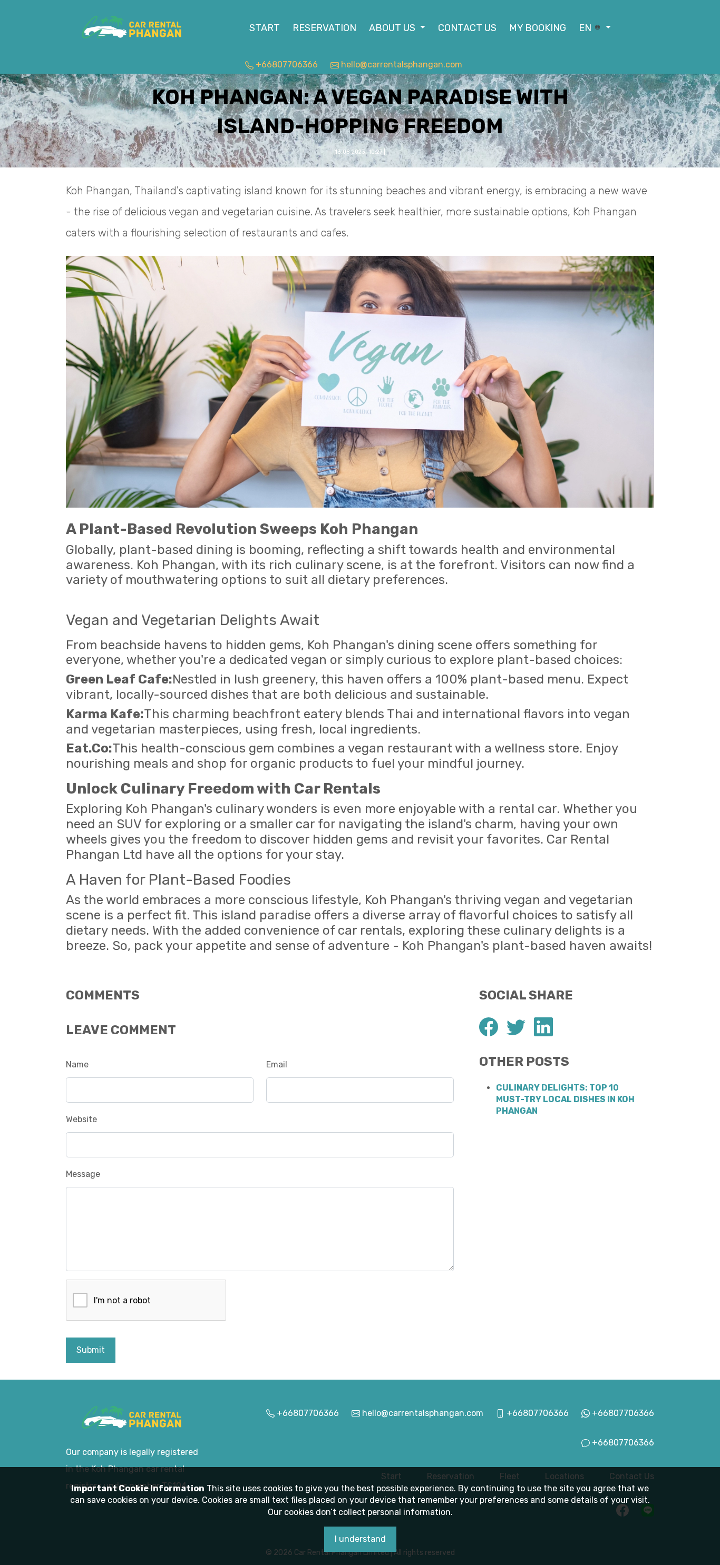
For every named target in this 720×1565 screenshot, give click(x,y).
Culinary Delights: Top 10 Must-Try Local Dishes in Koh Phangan (565, 1099)
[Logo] (132, 27)
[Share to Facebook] (488, 1026)
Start (264, 28)
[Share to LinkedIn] (543, 1026)
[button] (397, 27)
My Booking (537, 28)
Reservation (324, 28)
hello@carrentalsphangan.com (400, 65)
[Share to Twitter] (516, 1026)
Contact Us (467, 28)
